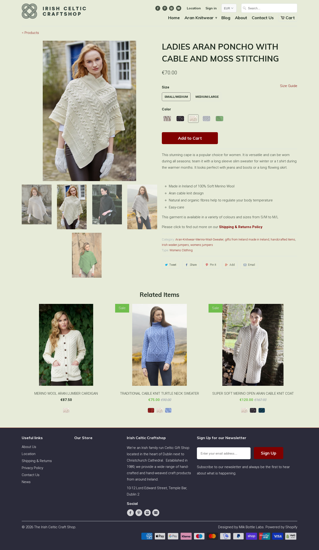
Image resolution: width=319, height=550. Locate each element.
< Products (30, 33)
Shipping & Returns (37, 461)
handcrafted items (283, 239)
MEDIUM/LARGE (207, 96)
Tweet (172, 264)
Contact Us (263, 18)
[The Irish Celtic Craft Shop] (54, 13)
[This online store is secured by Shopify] (291, 538)
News (26, 482)
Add (232, 264)
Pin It (213, 264)
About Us (29, 447)
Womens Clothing (181, 250)
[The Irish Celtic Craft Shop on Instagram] (172, 9)
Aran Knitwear (200, 18)
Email (251, 264)
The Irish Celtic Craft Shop (54, 527)
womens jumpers (201, 245)
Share (193, 264)
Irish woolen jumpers (175, 245)
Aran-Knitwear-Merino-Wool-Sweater (199, 239)
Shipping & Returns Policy (240, 227)
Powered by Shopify (281, 527)
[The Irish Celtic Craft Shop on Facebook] (158, 9)
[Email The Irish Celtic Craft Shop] (179, 9)
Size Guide (288, 86)
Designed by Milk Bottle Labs (241, 527)
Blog (225, 18)
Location (194, 8)
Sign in (211, 8)
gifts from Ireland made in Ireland (247, 239)
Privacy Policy (32, 468)
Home (174, 18)
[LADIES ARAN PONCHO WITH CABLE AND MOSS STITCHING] (89, 111)
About (241, 18)
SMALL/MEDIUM (176, 96)
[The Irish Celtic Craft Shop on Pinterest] (165, 9)
